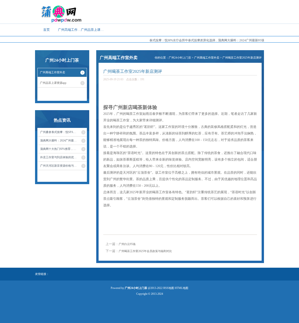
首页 (46, 30)
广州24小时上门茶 (180, 57)
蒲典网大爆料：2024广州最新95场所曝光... (242, 40)
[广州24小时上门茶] (58, 14)
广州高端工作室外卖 (69, 30)
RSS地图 (168, 288)
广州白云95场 (127, 244)
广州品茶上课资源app (92, 30)
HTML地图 (181, 288)
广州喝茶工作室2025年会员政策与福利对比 (145, 251)
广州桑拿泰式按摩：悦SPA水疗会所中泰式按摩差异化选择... (173, 40)
